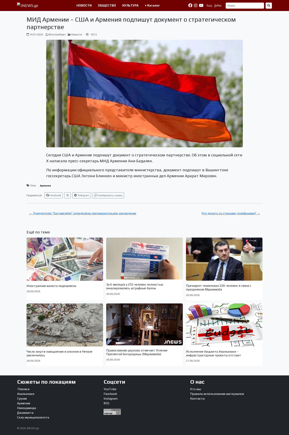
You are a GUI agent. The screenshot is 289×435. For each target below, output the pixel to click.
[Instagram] (195, 5)
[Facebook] (190, 5)
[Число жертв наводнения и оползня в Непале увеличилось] (65, 325)
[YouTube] (201, 5)
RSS (106, 403)
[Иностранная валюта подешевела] (65, 259)
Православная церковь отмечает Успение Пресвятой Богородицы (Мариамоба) (137, 352)
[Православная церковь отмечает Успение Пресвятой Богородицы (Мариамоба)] (144, 324)
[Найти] (269, 6)
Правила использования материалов (217, 394)
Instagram (111, 398)
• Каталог (152, 5)
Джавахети (25, 413)
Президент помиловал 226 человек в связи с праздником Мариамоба (218, 287)
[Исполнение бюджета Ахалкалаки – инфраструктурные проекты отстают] (224, 325)
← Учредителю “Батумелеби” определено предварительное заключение (82, 213)
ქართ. (218, 5)
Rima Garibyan (56, 34)
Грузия (22, 398)
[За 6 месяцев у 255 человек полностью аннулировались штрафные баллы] (144, 258)
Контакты (197, 398)
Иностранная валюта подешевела (51, 286)
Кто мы (195, 389)
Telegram (83, 195)
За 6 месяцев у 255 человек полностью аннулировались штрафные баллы (134, 286)
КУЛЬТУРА (130, 5)
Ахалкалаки (25, 394)
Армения (45, 185)
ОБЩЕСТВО (107, 5)
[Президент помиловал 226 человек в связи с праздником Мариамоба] (224, 259)
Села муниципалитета (33, 417)
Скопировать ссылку (109, 195)
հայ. (210, 5)
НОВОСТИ (84, 5)
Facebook (55, 195)
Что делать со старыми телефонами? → (231, 213)
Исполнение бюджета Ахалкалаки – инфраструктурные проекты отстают (213, 353)
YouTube (110, 389)
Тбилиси (23, 389)
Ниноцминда (26, 408)
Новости (76, 34)
